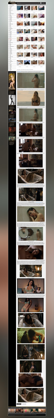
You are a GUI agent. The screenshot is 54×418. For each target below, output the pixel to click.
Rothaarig (10, 32)
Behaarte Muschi (11, 42)
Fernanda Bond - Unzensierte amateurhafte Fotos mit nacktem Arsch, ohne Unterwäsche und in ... (12, 132)
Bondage (10, 44)
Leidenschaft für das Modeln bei (39, 202)
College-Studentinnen (12, 46)
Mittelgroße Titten (11, 56)
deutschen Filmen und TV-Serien (26, 185)
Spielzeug (10, 34)
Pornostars (11, 60)
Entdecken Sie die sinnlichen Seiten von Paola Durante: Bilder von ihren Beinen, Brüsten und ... (12, 90)
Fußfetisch (11, 15)
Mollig (10, 57)
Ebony (10, 47)
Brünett (10, 45)
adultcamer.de (12, 2)
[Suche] (39, 3)
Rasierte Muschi (11, 61)
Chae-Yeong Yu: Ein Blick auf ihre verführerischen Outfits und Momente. (12, 122)
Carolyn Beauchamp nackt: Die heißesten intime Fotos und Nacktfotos (12, 140)
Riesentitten (11, 31)
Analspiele (11, 7)
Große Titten (11, 16)
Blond (10, 43)
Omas (10, 59)
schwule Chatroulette (12, 4)
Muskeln (10, 58)
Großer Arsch (11, 17)
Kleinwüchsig (11, 21)
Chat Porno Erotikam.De (12, 5)
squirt (10, 70)
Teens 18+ (10, 35)
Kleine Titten (11, 20)
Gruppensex (11, 18)
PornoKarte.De (11, 6)
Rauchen (10, 29)
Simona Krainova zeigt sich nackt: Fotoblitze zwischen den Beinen (11, 105)
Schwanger (11, 33)
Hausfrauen (11, 19)
